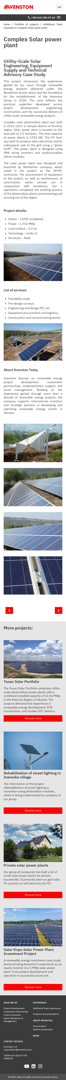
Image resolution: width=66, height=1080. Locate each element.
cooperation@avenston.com (18, 1049)
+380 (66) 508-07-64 (43, 17)
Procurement (39, 1026)
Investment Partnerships (16, 1011)
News (36, 1035)
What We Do (10, 1002)
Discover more (33, 718)
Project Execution (12, 1015)
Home (7, 24)
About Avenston (42, 1020)
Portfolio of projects (26, 24)
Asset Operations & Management (13, 1020)
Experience (40, 1002)
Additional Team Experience (47, 1008)
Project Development (14, 1008)
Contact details (13, 1041)
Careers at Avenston (43, 1029)
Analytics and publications (46, 1014)
